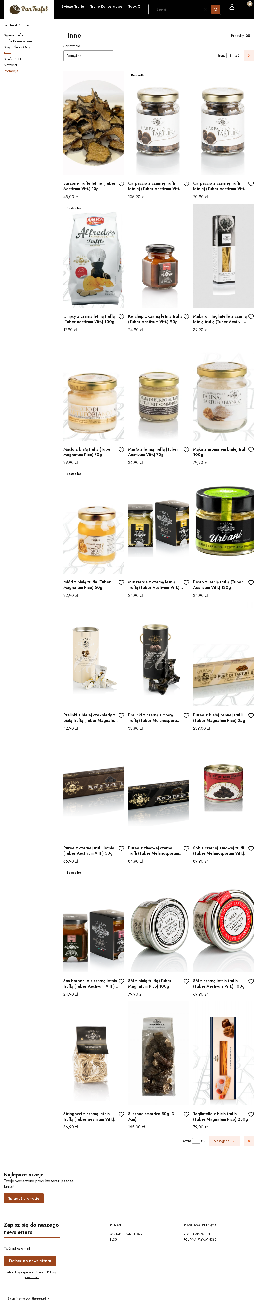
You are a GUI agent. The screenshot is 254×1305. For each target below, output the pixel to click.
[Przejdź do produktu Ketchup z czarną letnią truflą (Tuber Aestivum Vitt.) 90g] (158, 256)
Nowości (10, 64)
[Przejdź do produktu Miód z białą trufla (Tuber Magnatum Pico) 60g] (94, 521)
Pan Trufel (10, 25)
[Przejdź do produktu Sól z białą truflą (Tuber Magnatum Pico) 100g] (158, 920)
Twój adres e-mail (17, 1248)
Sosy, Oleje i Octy (17, 47)
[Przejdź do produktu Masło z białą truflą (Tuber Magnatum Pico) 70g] (94, 388)
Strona (221, 55)
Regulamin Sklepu (32, 1272)
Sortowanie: (72, 45)
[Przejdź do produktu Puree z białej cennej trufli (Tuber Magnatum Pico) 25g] (223, 654)
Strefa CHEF (13, 59)
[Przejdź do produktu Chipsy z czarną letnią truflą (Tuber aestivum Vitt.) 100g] (94, 256)
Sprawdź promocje (23, 1198)
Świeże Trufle (13, 35)
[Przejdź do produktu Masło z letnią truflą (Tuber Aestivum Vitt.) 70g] (158, 388)
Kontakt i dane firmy (126, 1234)
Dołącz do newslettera (30, 1261)
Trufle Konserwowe (18, 41)
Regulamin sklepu (197, 1234)
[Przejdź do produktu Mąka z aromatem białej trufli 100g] (223, 388)
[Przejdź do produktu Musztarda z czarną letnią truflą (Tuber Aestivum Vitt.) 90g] (158, 521)
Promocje (11, 70)
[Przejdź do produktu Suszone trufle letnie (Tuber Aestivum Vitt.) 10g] (94, 123)
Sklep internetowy (27, 1298)
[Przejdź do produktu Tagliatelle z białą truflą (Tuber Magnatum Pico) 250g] (223, 1053)
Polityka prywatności (200, 1239)
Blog (113, 1239)
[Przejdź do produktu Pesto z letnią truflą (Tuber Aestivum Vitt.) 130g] (223, 521)
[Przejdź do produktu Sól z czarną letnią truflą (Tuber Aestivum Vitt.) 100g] (223, 920)
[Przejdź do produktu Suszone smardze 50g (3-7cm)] (158, 1053)
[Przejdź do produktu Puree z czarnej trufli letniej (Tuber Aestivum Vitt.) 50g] (94, 787)
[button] (215, 9)
